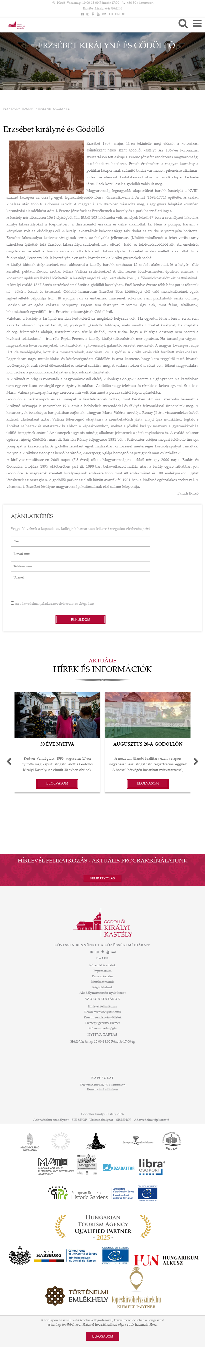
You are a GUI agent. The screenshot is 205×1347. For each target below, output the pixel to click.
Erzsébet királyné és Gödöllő (102, 8)
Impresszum (103, 971)
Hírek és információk (102, 670)
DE (122, 14)
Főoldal (10, 109)
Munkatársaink (102, 982)
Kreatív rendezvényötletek (103, 1017)
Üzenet (16, 576)
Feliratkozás (102, 878)
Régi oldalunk (102, 987)
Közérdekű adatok (102, 965)
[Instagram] (87, 14)
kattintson (110, 1089)
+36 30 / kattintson (140, 3)
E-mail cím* (19, 551)
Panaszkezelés (102, 976)
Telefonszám (20, 564)
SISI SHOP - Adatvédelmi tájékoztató (142, 1120)
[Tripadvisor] (103, 14)
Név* (14, 539)
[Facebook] (82, 14)
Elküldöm (80, 620)
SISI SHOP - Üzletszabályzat (92, 1120)
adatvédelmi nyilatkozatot (39, 604)
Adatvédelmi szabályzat (50, 1120)
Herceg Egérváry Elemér (102, 1023)
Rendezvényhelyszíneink (102, 1012)
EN (117, 14)
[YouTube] (98, 14)
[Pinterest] (92, 14)
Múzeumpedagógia (102, 1028)
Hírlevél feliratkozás (102, 1006)
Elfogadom (102, 1336)
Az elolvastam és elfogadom (54, 604)
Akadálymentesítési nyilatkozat (103, 993)
